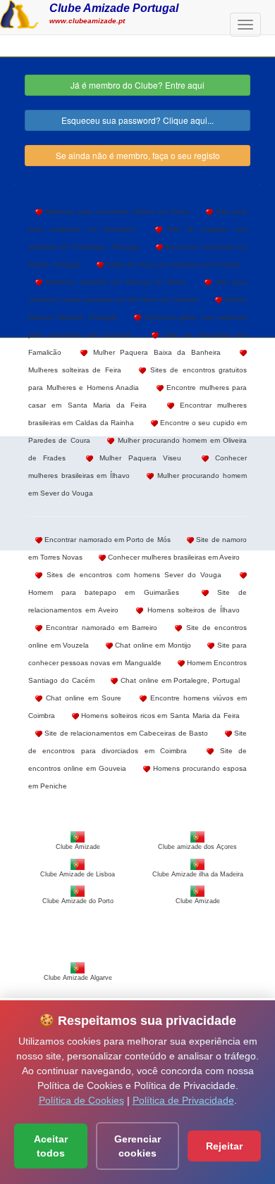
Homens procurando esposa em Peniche (137, 777)
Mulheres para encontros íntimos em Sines (115, 211)
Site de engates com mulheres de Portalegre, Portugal (137, 238)
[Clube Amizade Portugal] (19, 13)
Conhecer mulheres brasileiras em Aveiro (173, 557)
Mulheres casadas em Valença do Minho (114, 282)
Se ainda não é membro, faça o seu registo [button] (138, 155)
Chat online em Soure (81, 698)
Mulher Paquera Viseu (137, 458)
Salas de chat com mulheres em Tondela (172, 264)
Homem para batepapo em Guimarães (103, 592)
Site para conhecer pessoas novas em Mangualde (137, 654)
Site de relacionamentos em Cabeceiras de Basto (125, 733)
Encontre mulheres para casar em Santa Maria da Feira (137, 396)
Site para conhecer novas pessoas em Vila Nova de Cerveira (137, 290)
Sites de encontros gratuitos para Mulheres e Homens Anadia (137, 378)
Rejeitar (224, 1146)
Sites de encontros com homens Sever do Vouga (131, 575)
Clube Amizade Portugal (113, 7)
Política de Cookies (81, 1100)
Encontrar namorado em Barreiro (99, 627)
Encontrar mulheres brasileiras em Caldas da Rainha (137, 414)
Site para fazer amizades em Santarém (137, 220)
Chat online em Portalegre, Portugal (179, 680)
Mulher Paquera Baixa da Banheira (153, 352)
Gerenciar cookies (137, 1146)
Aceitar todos (51, 1146)
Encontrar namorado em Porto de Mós (106, 539)
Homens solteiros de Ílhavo (191, 610)
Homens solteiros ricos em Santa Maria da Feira (159, 715)
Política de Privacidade (183, 1100)
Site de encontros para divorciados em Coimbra (137, 742)
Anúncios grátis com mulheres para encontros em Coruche (137, 326)
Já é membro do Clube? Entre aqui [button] (137, 85)
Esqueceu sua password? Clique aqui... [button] (137, 120)
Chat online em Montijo (152, 645)
